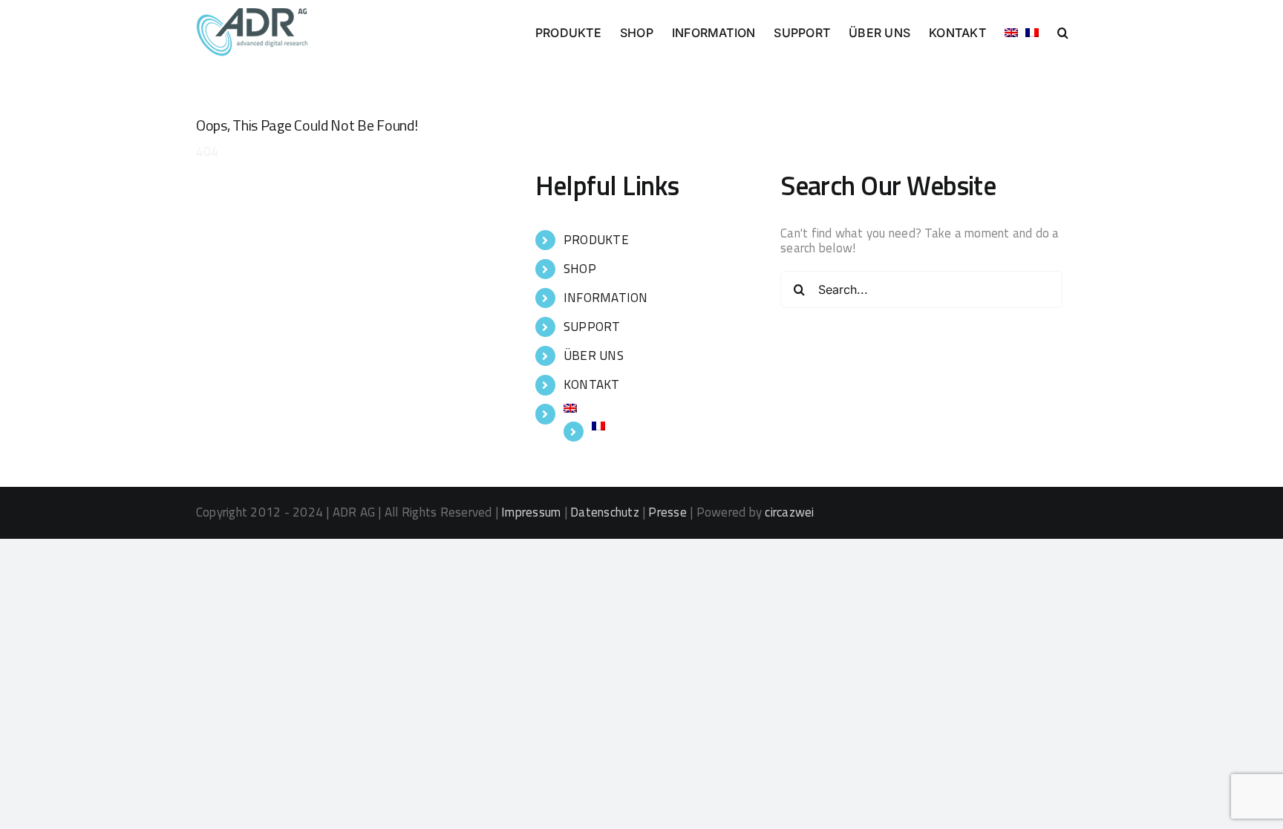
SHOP (580, 268)
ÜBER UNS (594, 355)
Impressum (531, 512)
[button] (1062, 31)
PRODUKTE (596, 239)
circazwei (789, 512)
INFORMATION (606, 297)
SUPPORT (592, 326)
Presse (667, 512)
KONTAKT (592, 384)
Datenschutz (604, 512)
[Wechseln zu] (1011, 31)
